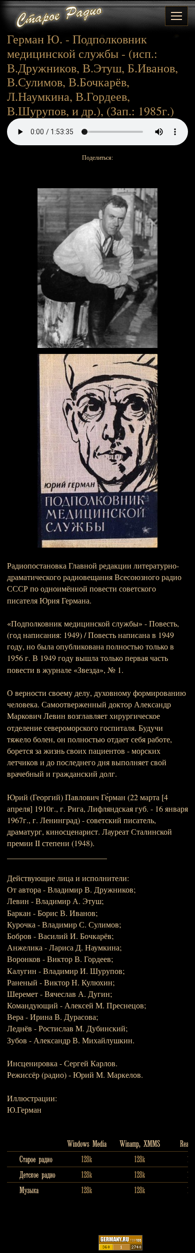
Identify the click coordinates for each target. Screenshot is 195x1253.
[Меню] (176, 16)
